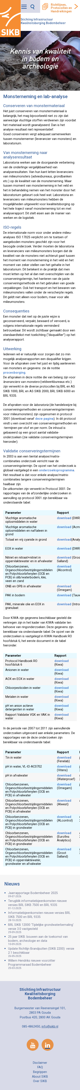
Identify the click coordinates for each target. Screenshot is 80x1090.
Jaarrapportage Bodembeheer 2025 (33, 894)
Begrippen (40, 1072)
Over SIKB (40, 1081)
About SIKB (40, 1076)
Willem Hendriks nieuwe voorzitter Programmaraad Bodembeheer (31, 964)
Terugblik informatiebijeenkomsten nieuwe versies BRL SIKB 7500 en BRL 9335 (37, 904)
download (64, 518)
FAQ (40, 1067)
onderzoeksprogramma (56, 470)
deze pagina (44, 419)
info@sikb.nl (50, 1026)
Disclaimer (40, 1063)
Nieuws (12, 884)
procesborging (14, 372)
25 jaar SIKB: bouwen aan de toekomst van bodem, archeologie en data (38, 940)
